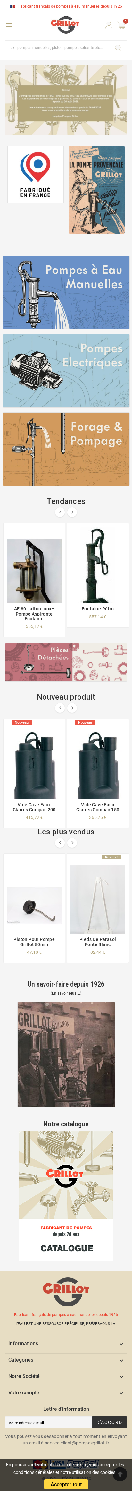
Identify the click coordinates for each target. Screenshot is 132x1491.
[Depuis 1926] (97, 190)
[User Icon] (108, 25)
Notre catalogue (66, 1124)
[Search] (118, 47)
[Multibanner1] (66, 292)
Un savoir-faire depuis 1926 (66, 984)
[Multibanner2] (66, 371)
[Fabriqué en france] (35, 174)
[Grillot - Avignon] (66, 1054)
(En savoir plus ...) (66, 993)
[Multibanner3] (66, 449)
